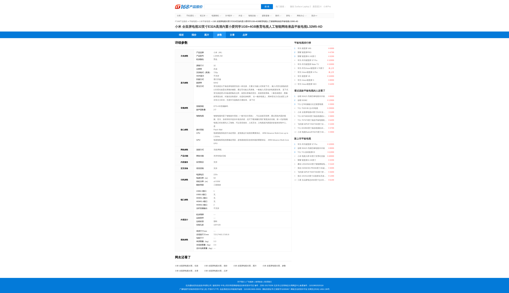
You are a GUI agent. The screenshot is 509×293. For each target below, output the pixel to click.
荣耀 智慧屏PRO (304, 52)
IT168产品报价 (189, 8)
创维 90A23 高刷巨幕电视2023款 (311, 96)
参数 (219, 34)
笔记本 (202, 16)
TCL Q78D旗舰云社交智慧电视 (310, 104)
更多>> (314, 16)
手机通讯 (190, 16)
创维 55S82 (302, 100)
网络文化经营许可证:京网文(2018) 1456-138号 (310, 289)
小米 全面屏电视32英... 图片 (245, 266)
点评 (245, 34)
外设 (240, 16)
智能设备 (252, 16)
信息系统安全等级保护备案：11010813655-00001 (240, 289)
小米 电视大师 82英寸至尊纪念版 (311, 156)
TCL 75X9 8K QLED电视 (308, 108)
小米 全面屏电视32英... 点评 (215, 271)
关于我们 (241, 282)
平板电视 (193, 21)
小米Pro (327, 6)
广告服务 (250, 282)
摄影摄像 (265, 16)
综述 (181, 34)
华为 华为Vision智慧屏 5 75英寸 (311, 68)
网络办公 (300, 16)
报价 (194, 34)
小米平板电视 (204, 21)
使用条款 (259, 282)
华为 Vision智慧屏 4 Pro (307, 72)
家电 (288, 16)
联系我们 (268, 282)
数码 (277, 16)
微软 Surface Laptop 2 (300, 6)
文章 (232, 34)
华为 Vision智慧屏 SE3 (307, 84)
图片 (206, 34)
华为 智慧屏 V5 (304, 76)
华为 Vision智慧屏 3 (306, 80)
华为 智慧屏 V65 (304, 48)
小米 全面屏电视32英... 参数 (274, 266)
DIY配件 (228, 16)
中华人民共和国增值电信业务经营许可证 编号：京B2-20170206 (247, 285)
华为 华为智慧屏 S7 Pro (307, 60)
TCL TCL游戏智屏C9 (306, 152)
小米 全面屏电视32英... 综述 (186, 266)
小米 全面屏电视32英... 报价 (215, 266)
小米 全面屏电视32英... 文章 (186, 271)
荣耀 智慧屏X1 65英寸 (307, 56)
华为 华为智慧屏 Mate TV (308, 64)
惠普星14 (317, 6)
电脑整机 (215, 16)
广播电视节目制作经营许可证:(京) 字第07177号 (199, 289)
